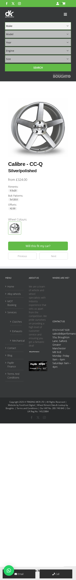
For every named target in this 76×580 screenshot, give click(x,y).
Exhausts (16, 331)
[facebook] (6, 3)
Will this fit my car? (38, 246)
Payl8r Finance (11, 364)
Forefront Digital (27, 405)
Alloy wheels (14, 294)
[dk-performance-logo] (9, 14)
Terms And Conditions (13, 375)
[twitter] (13, 3)
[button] (9, 570)
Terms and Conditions (27, 408)
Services (12, 312)
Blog (9, 355)
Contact (11, 348)
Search (38, 67)
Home (10, 286)
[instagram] (19, 3)
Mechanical (16, 340)
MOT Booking (11, 303)
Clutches (16, 321)
